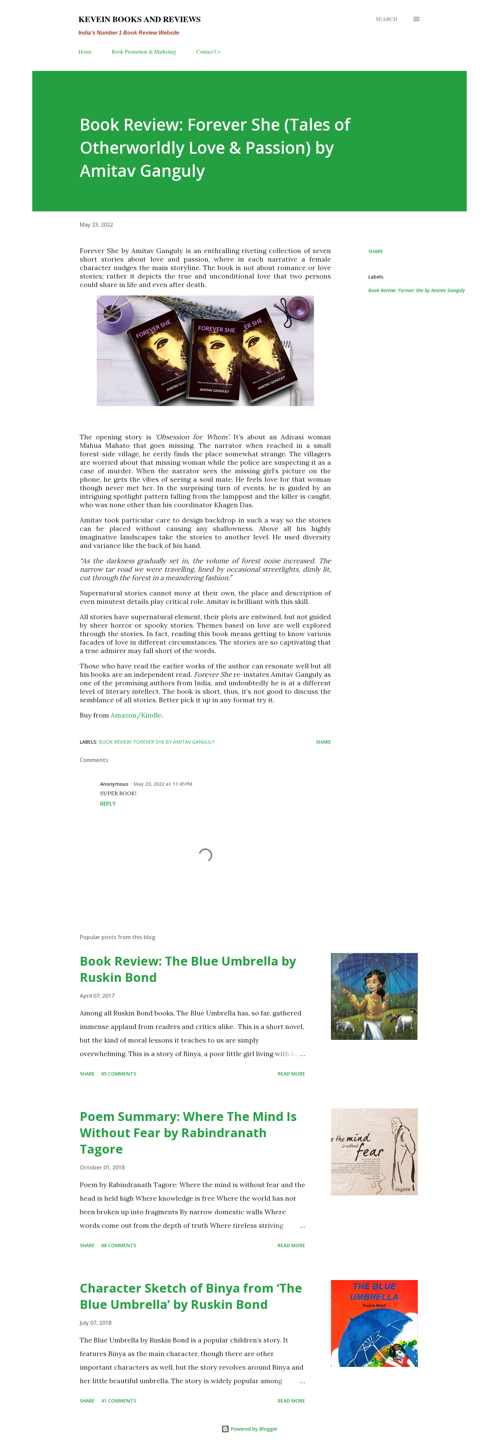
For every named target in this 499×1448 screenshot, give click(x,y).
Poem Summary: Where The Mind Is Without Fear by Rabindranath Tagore (188, 1132)
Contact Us (208, 51)
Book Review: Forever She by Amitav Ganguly (416, 290)
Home (85, 51)
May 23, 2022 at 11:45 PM (163, 784)
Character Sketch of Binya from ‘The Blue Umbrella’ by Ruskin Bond (191, 1296)
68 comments (118, 1245)
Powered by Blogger (253, 1429)
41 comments (118, 1400)
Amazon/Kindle (136, 715)
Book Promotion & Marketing (144, 51)
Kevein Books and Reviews (139, 19)
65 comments (118, 1073)
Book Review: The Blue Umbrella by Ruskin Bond (188, 969)
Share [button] (375, 251)
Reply (108, 803)
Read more (291, 1073)
